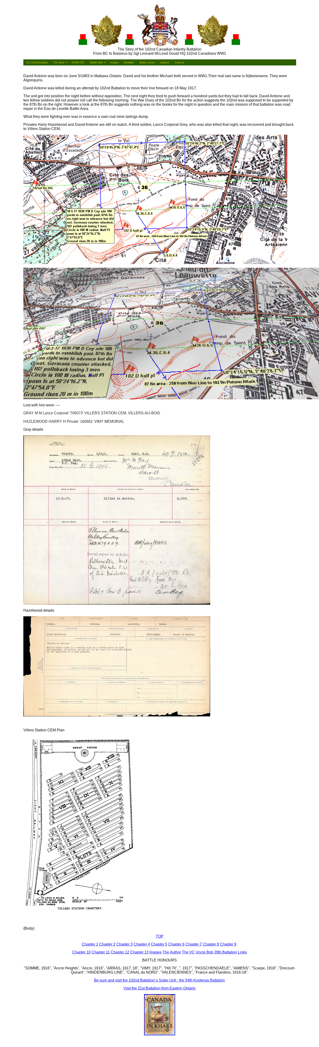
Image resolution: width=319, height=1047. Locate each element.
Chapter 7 (193, 944)
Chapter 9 (228, 944)
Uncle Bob (204, 952)
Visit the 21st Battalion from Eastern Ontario (159, 988)
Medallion (129, 62)
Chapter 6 (176, 944)
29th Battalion (225, 952)
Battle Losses (147, 62)
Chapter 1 (90, 944)
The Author (172, 952)
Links (242, 952)
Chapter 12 (120, 952)
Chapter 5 (159, 944)
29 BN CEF (78, 62)
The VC (188, 952)
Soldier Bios (96, 62)
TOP (159, 936)
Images (114, 62)
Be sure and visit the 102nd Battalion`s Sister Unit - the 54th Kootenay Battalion (159, 980)
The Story (58, 62)
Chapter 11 (101, 952)
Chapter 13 (139, 952)
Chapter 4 (142, 944)
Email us (179, 62)
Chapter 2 (107, 944)
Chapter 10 (81, 952)
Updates (165, 62)
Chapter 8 (211, 944)
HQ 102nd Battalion (37, 62)
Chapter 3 (124, 944)
